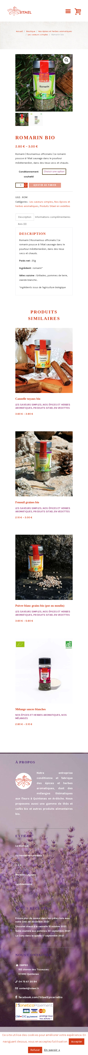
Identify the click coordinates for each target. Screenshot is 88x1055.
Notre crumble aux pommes (31, 930)
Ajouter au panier (45, 185)
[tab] (25, 217)
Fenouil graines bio (27, 502)
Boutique (30, 31)
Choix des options (44, 360)
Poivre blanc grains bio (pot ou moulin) (39, 605)
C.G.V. (18, 865)
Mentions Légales (25, 874)
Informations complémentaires (52, 217)
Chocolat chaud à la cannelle (31, 926)
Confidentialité (23, 884)
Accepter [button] (76, 1041)
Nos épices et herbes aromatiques (55, 31)
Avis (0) (22, 224)
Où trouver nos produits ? (29, 855)
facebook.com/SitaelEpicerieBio (40, 997)
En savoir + (52, 1050)
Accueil (19, 31)
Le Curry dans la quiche (28, 935)
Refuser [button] (35, 1050)
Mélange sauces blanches (30, 709)
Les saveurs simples (38, 34)
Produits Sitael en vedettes (55, 206)
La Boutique (22, 845)
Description (24, 217)
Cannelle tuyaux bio (27, 398)
